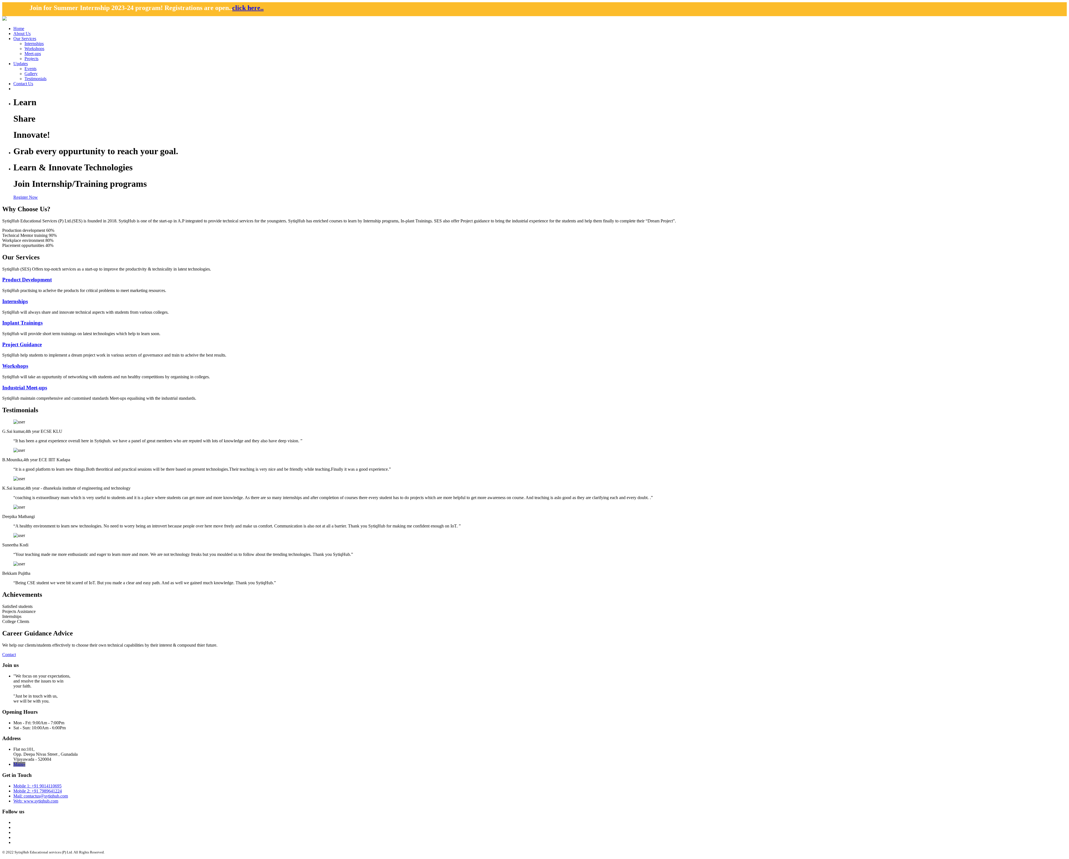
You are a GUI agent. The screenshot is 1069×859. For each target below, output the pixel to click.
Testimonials (35, 78)
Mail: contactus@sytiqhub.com (40, 796)
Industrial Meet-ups (24, 388)
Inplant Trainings (22, 323)
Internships (34, 43)
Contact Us (23, 83)
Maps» (19, 764)
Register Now (25, 197)
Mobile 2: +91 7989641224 (37, 791)
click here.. (44, 7)
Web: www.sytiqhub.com (35, 801)
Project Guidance (22, 344)
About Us (22, 33)
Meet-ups (32, 53)
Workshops (34, 48)
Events (30, 68)
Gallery (31, 73)
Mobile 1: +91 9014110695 (37, 786)
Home (18, 28)
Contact (9, 654)
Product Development (27, 280)
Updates (20, 63)
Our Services (24, 38)
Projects (31, 58)
